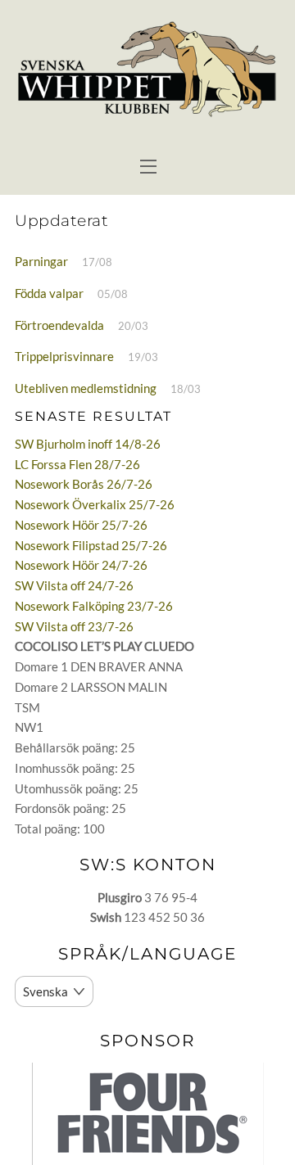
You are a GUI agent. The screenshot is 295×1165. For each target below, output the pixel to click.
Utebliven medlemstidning (86, 388)
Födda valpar (49, 293)
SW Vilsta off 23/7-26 (74, 626)
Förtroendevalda (59, 325)
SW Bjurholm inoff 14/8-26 (88, 443)
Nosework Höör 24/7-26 (81, 565)
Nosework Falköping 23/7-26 (94, 605)
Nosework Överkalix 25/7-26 (95, 504)
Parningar (41, 261)
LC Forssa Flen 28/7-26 (77, 464)
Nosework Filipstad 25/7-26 (91, 545)
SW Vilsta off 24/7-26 (74, 585)
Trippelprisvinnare (64, 356)
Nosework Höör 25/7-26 (81, 524)
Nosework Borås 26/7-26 (83, 483)
